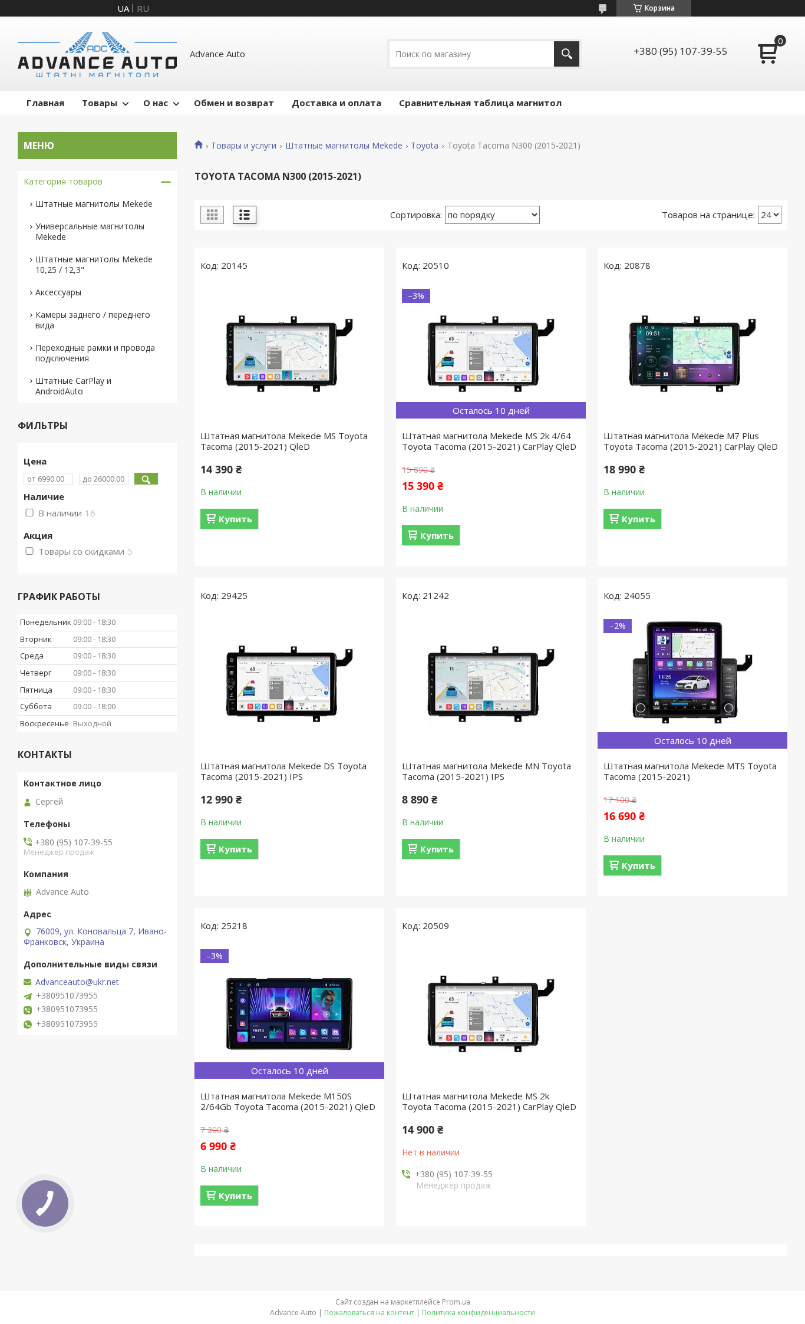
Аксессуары (58, 292)
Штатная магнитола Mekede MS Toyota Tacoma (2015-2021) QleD (284, 441)
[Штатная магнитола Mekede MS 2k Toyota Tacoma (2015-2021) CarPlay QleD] (491, 1014)
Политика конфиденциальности (478, 1312)
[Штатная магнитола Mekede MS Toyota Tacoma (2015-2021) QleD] (289, 354)
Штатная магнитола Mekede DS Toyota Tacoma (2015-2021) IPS (283, 771)
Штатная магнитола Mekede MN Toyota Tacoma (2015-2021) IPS (486, 771)
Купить (235, 519)
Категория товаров (63, 181)
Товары (99, 102)
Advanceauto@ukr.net (77, 982)
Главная (45, 102)
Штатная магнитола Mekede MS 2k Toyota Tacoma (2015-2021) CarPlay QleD (489, 1101)
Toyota (424, 145)
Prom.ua (456, 1302)
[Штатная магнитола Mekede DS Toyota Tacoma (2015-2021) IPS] (289, 684)
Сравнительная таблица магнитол (480, 102)
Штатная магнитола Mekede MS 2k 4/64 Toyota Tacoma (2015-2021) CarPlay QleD (489, 441)
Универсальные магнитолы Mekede (89, 231)
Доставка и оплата (336, 102)
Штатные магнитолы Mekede (343, 145)
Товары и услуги (243, 145)
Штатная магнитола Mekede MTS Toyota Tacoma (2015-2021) (690, 771)
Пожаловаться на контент (369, 1312)
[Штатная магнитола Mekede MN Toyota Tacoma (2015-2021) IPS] (491, 684)
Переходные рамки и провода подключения (95, 353)
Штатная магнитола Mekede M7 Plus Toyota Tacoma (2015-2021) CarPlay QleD (690, 441)
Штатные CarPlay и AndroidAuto (73, 386)
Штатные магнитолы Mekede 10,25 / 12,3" (94, 264)
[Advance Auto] (97, 53)
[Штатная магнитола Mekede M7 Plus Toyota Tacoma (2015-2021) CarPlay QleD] (692, 354)
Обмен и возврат (234, 102)
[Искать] (566, 54)
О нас (155, 102)
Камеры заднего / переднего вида (92, 320)
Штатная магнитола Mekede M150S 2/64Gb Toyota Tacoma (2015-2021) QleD (287, 1101)
